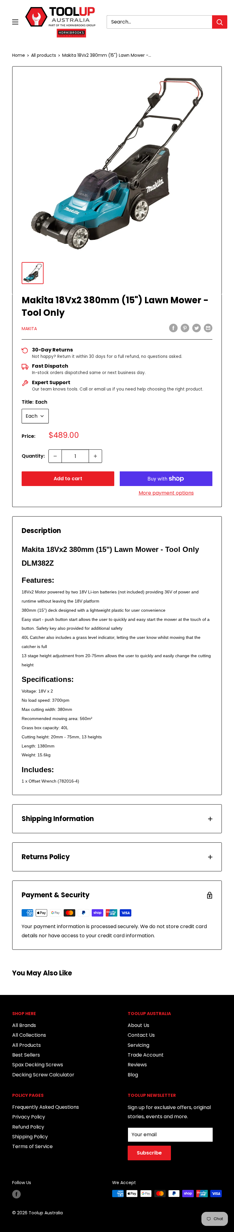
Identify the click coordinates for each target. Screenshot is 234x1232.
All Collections (29, 1035)
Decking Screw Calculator (43, 1074)
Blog (133, 1074)
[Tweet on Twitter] (196, 328)
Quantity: (33, 455)
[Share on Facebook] (173, 328)
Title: (34, 401)
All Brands (24, 1025)
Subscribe (149, 1152)
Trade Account (146, 1054)
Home (18, 55)
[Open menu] (15, 22)
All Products (26, 1045)
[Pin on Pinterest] (185, 328)
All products (43, 55)
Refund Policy (28, 1126)
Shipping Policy (30, 1136)
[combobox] (159, 22)
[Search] (219, 22)
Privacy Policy (28, 1116)
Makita (29, 329)
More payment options (166, 492)
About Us (138, 1025)
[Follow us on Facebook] (16, 1194)
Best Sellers (26, 1054)
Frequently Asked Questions (45, 1107)
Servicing (138, 1045)
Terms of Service (32, 1146)
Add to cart (68, 478)
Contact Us (141, 1035)
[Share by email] (208, 328)
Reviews (137, 1064)
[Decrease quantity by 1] (55, 456)
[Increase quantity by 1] (95, 456)
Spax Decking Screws (37, 1064)
